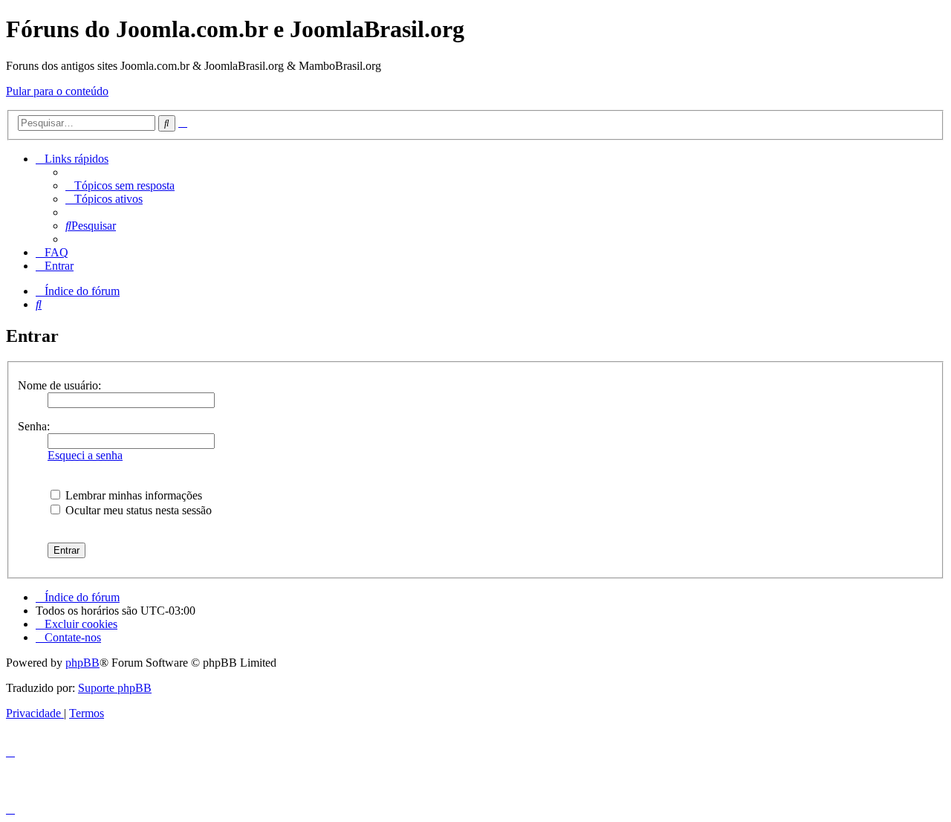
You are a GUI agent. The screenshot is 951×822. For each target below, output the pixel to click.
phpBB (82, 662)
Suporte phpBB (115, 688)
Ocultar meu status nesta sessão (137, 510)
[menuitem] (120, 185)
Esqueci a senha (85, 455)
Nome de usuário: (59, 385)
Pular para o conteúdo (57, 91)
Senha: (34, 426)
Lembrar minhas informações (132, 495)
